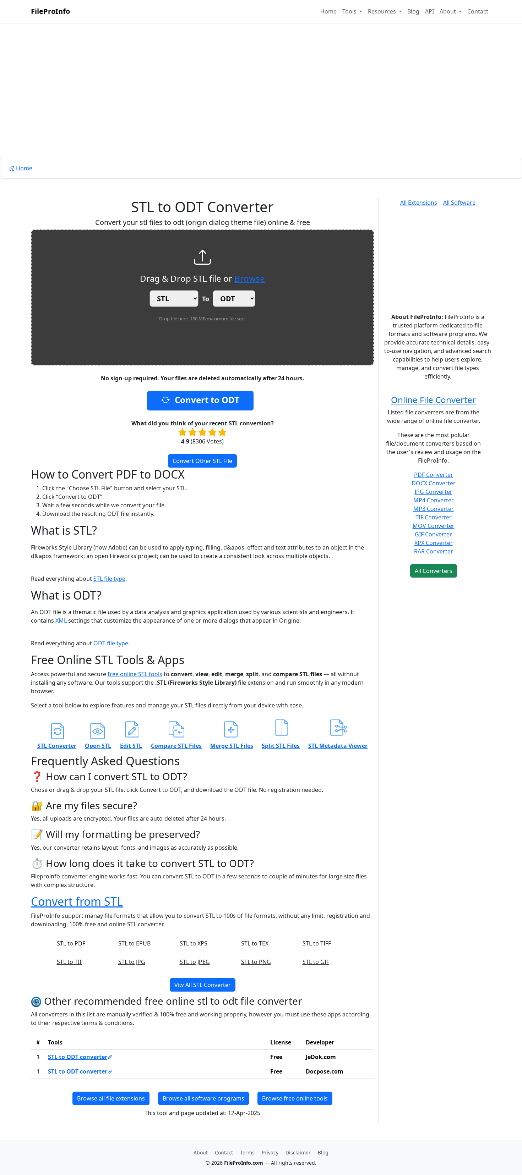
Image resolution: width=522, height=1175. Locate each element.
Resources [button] (382, 11)
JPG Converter (433, 492)
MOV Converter (434, 526)
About (201, 1152)
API (429, 11)
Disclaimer (298, 1152)
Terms (247, 1152)
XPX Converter (433, 543)
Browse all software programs (203, 1098)
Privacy (270, 1152)
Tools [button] (350, 11)
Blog (413, 11)
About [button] (448, 11)
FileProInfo (50, 11)
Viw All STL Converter (202, 985)
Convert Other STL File (202, 461)
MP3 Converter (433, 509)
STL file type (109, 579)
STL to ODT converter (77, 1057)
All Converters (433, 571)
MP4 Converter (433, 500)
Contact (477, 11)
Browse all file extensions (111, 1098)
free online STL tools (135, 674)
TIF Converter (433, 517)
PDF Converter (433, 475)
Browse (249, 278)
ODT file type (110, 643)
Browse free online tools (295, 1098)
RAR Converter (433, 551)
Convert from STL (77, 901)
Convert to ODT (206, 400)
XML (61, 620)
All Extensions (418, 202)
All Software (459, 202)
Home (328, 11)
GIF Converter (433, 534)
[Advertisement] (261, 106)
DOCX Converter (434, 483)
